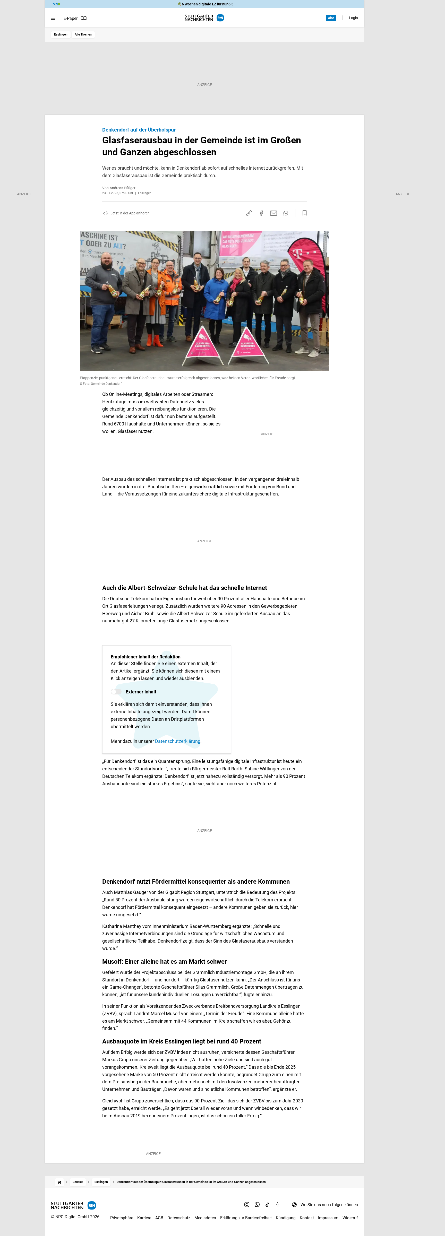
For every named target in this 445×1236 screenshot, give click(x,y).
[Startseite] (59, 1182)
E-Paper (71, 18)
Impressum (328, 1217)
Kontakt (307, 1217)
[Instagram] (247, 1204)
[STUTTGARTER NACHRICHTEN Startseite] (204, 18)
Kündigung (286, 1217)
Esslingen (60, 34)
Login (353, 18)
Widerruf (350, 1217)
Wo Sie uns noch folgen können (329, 1204)
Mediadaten (205, 1217)
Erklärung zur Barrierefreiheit (246, 1217)
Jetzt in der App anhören (130, 213)
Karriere (144, 1217)
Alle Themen (83, 34)
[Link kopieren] (249, 213)
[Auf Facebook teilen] (261, 213)
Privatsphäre (121, 1217)
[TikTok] (267, 1204)
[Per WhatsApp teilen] (286, 213)
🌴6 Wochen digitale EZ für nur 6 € (205, 4)
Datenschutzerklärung (177, 741)
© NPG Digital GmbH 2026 (75, 1216)
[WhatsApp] (257, 1204)
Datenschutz (178, 1217)
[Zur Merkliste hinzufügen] (303, 213)
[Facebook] (278, 1204)
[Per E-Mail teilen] (274, 213)
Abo (331, 18)
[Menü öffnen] (53, 18)
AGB (159, 1217)
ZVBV (170, 1052)
